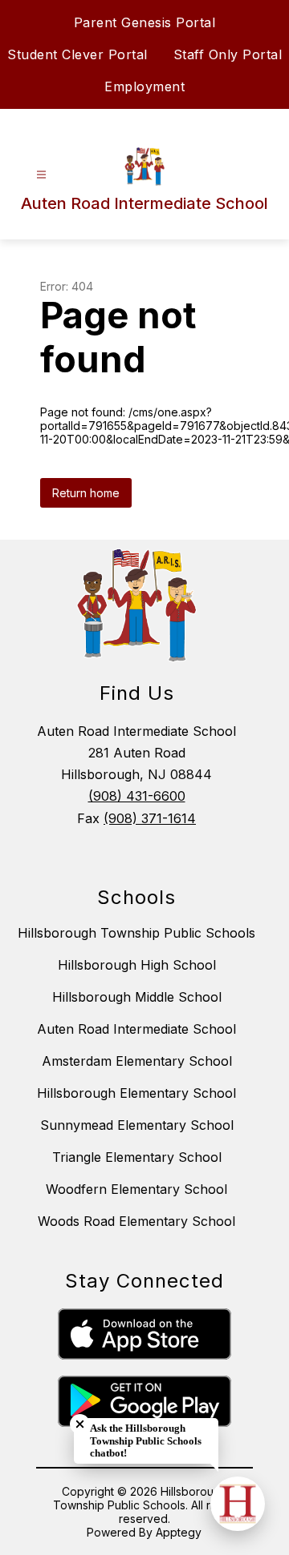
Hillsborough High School (137, 965)
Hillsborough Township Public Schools (136, 933)
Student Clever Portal (77, 54)
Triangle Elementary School (137, 1157)
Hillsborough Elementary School (136, 1093)
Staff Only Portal (228, 54)
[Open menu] (41, 175)
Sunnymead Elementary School (137, 1125)
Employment (144, 86)
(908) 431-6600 (136, 796)
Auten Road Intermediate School (136, 1029)
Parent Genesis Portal (145, 22)
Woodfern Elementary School (136, 1189)
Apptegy (178, 1532)
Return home (86, 493)
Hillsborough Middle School (137, 997)
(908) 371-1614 (150, 818)
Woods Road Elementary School (136, 1221)
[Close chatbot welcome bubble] (80, 1424)
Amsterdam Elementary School (137, 1061)
